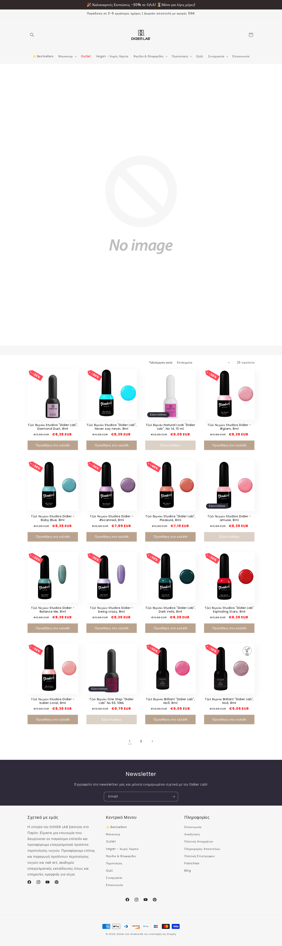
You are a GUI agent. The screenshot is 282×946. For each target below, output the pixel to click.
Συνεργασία (114, 878)
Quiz (109, 870)
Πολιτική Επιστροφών (199, 856)
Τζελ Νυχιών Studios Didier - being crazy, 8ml (111, 609)
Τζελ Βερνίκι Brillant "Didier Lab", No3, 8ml (229, 701)
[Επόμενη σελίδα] (152, 741)
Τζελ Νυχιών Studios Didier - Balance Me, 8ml (52, 609)
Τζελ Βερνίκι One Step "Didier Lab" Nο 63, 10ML (111, 701)
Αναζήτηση (192, 834)
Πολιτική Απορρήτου (198, 841)
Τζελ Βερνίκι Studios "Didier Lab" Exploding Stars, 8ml (229, 609)
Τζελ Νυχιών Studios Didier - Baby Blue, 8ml (52, 518)
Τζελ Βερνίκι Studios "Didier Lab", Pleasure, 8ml (170, 518)
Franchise (191, 863)
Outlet (111, 841)
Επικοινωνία (114, 885)
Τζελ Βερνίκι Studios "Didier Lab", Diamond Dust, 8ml (53, 427)
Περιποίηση (114, 863)
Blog (187, 870)
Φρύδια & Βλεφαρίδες (121, 856)
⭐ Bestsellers (116, 827)
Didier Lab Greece (128, 934)
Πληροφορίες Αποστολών (202, 849)
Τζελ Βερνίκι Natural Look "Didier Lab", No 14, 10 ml (170, 427)
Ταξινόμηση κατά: (161, 362)
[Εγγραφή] (173, 796)
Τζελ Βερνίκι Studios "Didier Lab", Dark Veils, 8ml (170, 609)
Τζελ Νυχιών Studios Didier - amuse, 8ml (229, 518)
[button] (32, 34)
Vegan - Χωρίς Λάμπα (122, 849)
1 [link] (129, 741)
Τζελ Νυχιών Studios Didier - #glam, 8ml (229, 427)
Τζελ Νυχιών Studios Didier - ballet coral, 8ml (52, 701)
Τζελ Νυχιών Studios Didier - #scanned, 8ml (111, 518)
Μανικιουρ (113, 834)
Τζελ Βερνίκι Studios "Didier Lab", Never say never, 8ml (111, 427)
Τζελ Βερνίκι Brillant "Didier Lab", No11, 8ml (170, 701)
